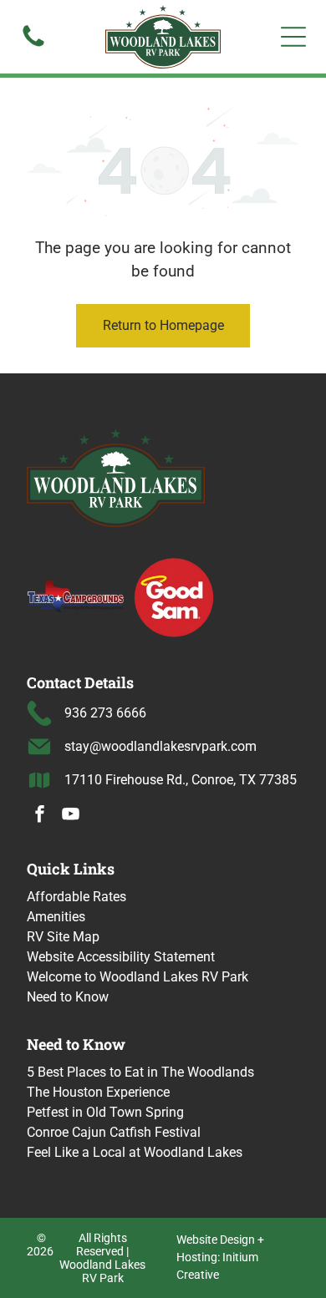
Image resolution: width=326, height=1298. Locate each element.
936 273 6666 (105, 713)
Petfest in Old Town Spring (105, 1112)
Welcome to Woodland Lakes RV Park (137, 977)
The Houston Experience (98, 1092)
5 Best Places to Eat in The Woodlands (140, 1072)
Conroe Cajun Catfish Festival (114, 1132)
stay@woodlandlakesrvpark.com (160, 746)
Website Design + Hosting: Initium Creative (220, 1257)
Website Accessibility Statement (121, 957)
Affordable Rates (76, 897)
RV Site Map (63, 937)
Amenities (56, 917)
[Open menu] (293, 36)
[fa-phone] (33, 45)
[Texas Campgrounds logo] (76, 596)
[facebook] (40, 816)
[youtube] (71, 816)
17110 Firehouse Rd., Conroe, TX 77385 (180, 780)
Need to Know (68, 997)
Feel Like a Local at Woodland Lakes (134, 1152)
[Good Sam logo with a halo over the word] (174, 596)
